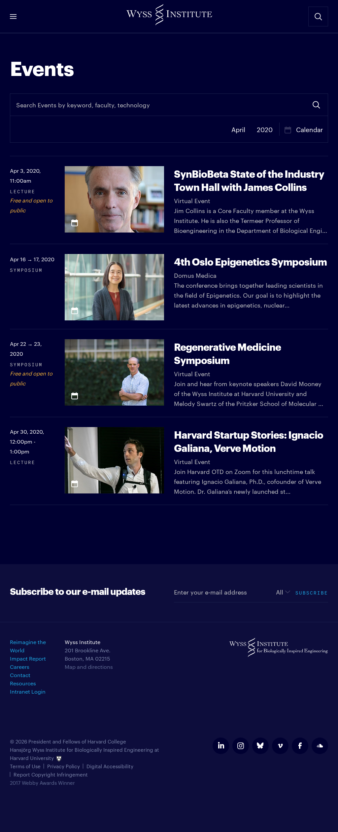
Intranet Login (28, 691)
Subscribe (311, 592)
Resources (23, 683)
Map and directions (89, 666)
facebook (300, 746)
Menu (13, 16)
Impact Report (28, 658)
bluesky (260, 746)
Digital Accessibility (109, 766)
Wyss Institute (169, 13)
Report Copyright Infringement (51, 774)
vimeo (280, 746)
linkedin (221, 746)
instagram (240, 746)
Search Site (318, 16)
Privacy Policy (63, 766)
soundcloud (320, 746)
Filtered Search (316, 105)
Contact (20, 674)
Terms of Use (25, 766)
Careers (19, 666)
